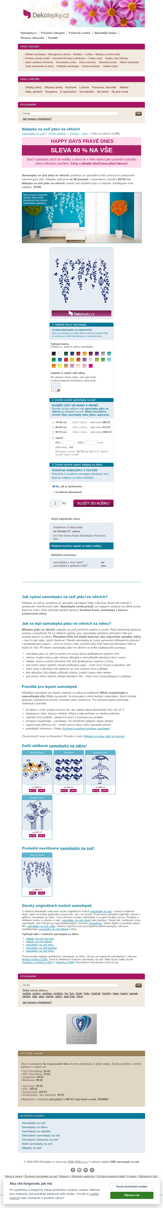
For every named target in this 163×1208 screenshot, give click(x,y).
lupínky (26, 996)
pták (34, 996)
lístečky (106, 993)
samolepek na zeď (101, 911)
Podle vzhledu (57, 133)
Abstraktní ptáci (100, 752)
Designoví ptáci (37, 797)
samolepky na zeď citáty (41, 926)
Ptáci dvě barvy (37, 752)
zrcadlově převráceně (68, 492)
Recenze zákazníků (32, 37)
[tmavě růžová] (90, 366)
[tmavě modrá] (72, 353)
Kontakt (53, 37)
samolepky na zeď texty (40, 944)
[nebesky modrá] (60, 359)
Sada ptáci (69, 752)
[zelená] (53, 359)
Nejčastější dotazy (105, 32)
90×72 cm (61, 432)
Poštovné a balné (79, 32)
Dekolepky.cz (29, 32)
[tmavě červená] (78, 353)
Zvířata (74, 133)
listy (72, 993)
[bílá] (60, 353)
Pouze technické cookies (131, 1186)
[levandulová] (84, 359)
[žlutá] (72, 359)
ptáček (50, 996)
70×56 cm (61, 422)
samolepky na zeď (77, 848)
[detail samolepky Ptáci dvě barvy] (32, 790)
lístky (87, 993)
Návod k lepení (13, 1176)
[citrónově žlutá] (60, 366)
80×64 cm (61, 427)
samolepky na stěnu (67, 746)
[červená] (66, 359)
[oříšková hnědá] (78, 359)
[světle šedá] (90, 359)
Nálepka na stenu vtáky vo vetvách (104, 736)
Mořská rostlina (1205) (35, 959)
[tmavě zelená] (66, 353)
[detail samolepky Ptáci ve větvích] (32, 892)
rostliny (36, 993)
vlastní (59, 438)
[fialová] (97, 353)
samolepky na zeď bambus (41, 947)
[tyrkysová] (109, 353)
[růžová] (84, 366)
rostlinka (47, 993)
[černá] (53, 353)
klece (80, 996)
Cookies (132, 1176)
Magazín (64, 1176)
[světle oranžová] (53, 366)
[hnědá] (90, 353)
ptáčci (58, 996)
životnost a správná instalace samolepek (86, 728)
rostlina (26, 993)
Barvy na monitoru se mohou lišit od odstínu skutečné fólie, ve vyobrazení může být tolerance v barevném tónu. (80, 333)
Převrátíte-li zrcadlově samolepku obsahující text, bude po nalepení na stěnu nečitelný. (80, 474)
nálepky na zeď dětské (39, 941)
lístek (79, 993)
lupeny (124, 993)
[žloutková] (84, 353)
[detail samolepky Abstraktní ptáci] (95, 790)
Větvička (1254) (65, 962)
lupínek (133, 993)
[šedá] (103, 353)
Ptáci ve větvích (37, 855)
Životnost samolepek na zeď (40, 1176)
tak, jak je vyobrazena (68, 486)
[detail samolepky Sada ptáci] (64, 790)
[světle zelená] (103, 359)
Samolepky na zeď (33, 133)
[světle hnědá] (66, 366)
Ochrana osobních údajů (111, 1176)
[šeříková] (72, 366)
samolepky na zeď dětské (53, 929)
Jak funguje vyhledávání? (37, 118)
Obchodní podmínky (83, 1176)
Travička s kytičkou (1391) (37, 962)
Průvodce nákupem (53, 32)
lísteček (96, 993)
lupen (116, 993)
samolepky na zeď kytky (40, 950)
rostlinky (58, 993)
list (66, 993)
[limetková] (97, 359)
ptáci (85, 133)
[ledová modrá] (109, 359)
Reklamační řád (148, 1176)
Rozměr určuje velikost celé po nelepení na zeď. (81, 410)
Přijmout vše (132, 1195)
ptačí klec (69, 996)
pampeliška (95, 923)
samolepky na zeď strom (76, 920)
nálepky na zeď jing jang (40, 938)
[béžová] (78, 366)
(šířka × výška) (79, 422)
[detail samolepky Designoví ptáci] (32, 835)
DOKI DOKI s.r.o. (78, 1161)
